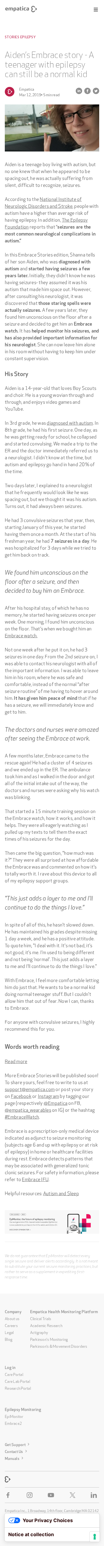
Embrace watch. (21, 635)
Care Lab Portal (17, 1381)
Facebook (21, 1095)
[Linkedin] (95, 1495)
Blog (8, 1339)
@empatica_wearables (28, 1109)
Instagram (48, 1095)
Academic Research (46, 1325)
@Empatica (55, 1102)
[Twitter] (73, 1495)
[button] (96, 9)
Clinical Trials (40, 1318)
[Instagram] (30, 1495)
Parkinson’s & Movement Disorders (58, 1346)
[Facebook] (9, 1495)
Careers (11, 1325)
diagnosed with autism (70, 422)
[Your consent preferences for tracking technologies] (95, 1537)
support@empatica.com (30, 1088)
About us (12, 1318)
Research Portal (18, 1388)
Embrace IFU (35, 1178)
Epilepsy (27, 37)
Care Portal (14, 1374)
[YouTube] (52, 1495)
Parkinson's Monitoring (49, 1339)
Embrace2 (13, 1423)
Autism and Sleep (61, 1192)
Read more (16, 1060)
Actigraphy (39, 1332)
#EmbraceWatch (22, 1116)
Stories (12, 37)
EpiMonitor (14, 1416)
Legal (9, 1332)
